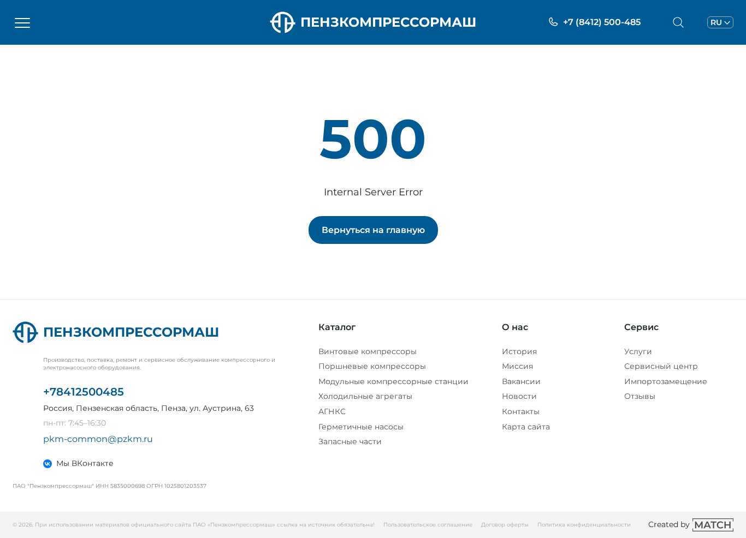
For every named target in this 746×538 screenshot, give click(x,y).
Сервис (641, 327)
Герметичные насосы (361, 427)
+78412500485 (83, 391)
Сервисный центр (661, 366)
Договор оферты (505, 524)
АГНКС (332, 411)
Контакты (521, 411)
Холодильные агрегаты (365, 396)
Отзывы (639, 396)
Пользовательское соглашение (427, 524)
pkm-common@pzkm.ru (98, 439)
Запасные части (350, 441)
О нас (515, 327)
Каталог (337, 327)
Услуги (638, 351)
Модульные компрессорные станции (393, 381)
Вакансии (521, 381)
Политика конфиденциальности (584, 524)
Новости (519, 396)
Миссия (517, 366)
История (519, 351)
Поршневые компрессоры (372, 366)
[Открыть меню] (22, 22)
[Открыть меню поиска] (678, 22)
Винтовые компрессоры (367, 351)
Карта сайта (526, 427)
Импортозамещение (665, 381)
